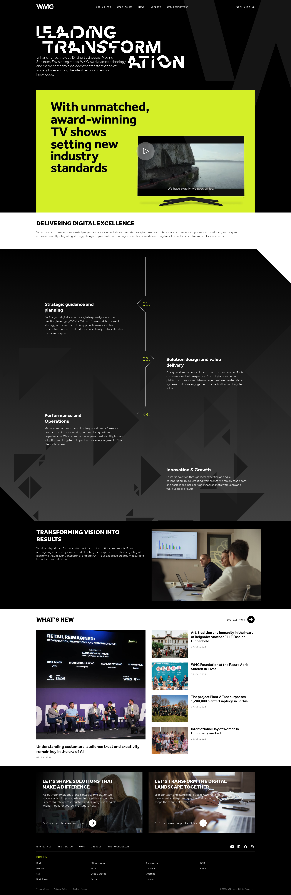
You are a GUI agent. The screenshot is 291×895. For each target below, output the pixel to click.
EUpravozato (98, 863)
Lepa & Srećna (98, 873)
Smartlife (150, 873)
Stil (38, 873)
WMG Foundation (177, 6)
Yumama (150, 868)
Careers (156, 6)
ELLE (93, 868)
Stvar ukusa (152, 863)
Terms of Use (42, 889)
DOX (202, 863)
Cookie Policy (80, 889)
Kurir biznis (42, 879)
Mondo (40, 868)
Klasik (203, 868)
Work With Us (245, 6)
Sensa (94, 879)
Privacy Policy (61, 889)
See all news (236, 619)
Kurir (39, 863)
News (141, 6)
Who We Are (103, 6)
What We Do (124, 6)
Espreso (150, 879)
